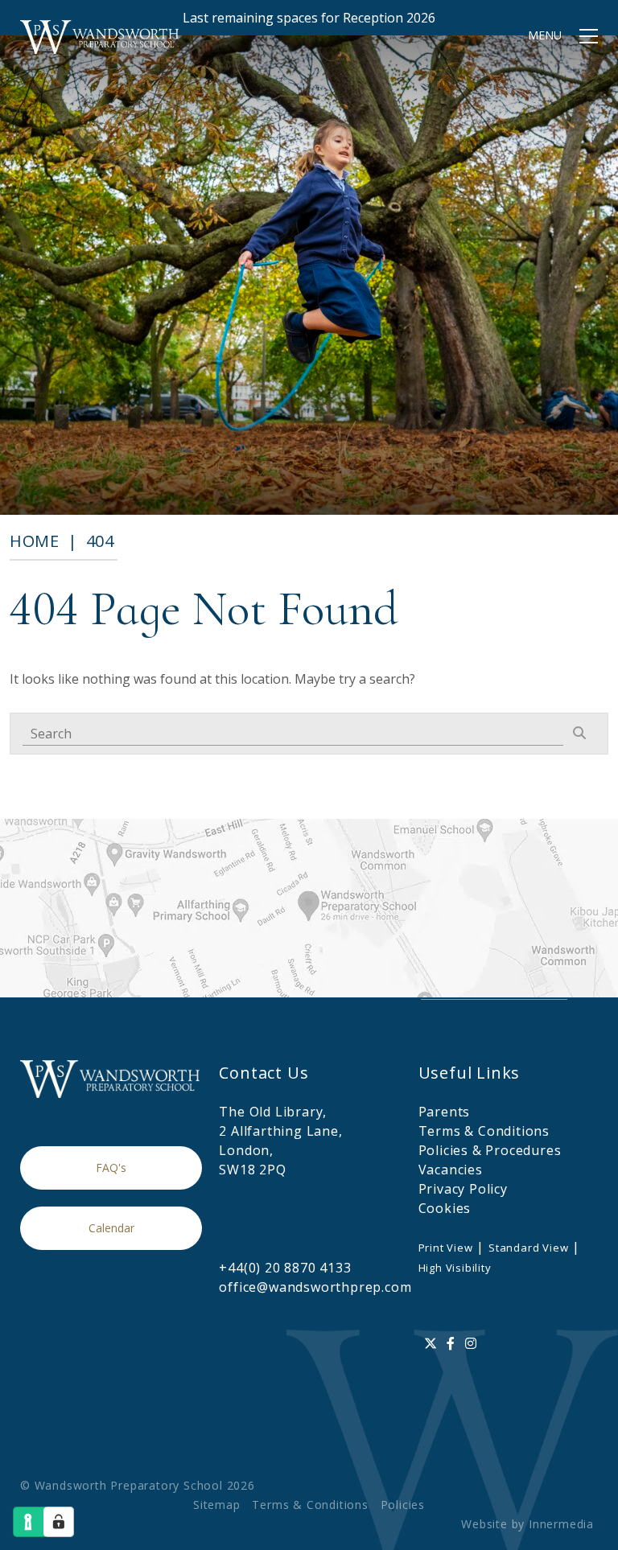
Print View (445, 1247)
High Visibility (455, 1267)
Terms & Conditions (484, 1131)
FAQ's (111, 1167)
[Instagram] (471, 1343)
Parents (444, 1111)
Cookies (445, 1208)
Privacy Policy (463, 1189)
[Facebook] (451, 1343)
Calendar (111, 1227)
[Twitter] (431, 1343)
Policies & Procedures (490, 1150)
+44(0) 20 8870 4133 (285, 1268)
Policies (403, 1504)
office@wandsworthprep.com (315, 1287)
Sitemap (217, 1504)
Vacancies (450, 1169)
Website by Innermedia (527, 1523)
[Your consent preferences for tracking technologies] (58, 1522)
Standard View (528, 1247)
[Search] (579, 733)
